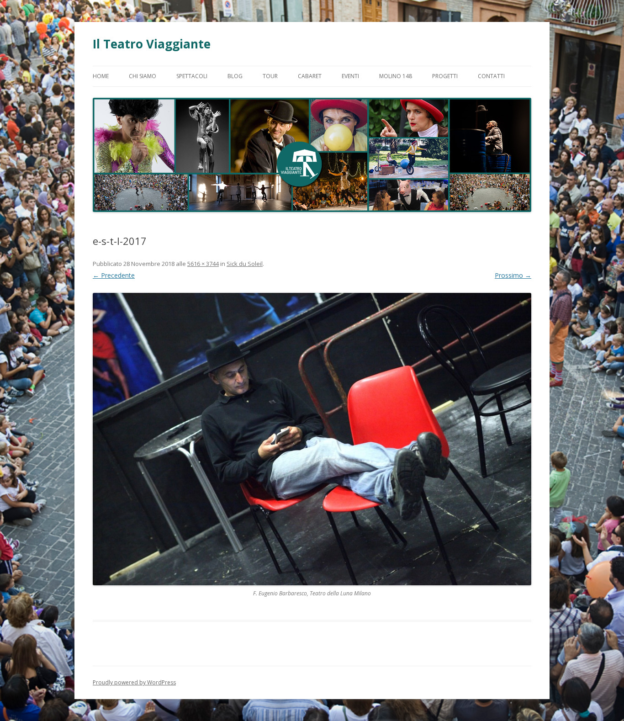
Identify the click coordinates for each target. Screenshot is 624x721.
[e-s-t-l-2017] (312, 439)
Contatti (491, 76)
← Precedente (114, 275)
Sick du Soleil (245, 264)
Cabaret (310, 76)
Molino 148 (395, 76)
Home (101, 76)
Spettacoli (191, 76)
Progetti (445, 76)
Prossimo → (513, 275)
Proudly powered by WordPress (134, 682)
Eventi (350, 76)
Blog (235, 76)
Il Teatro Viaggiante (152, 44)
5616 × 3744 (203, 264)
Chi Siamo (142, 76)
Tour (270, 76)
